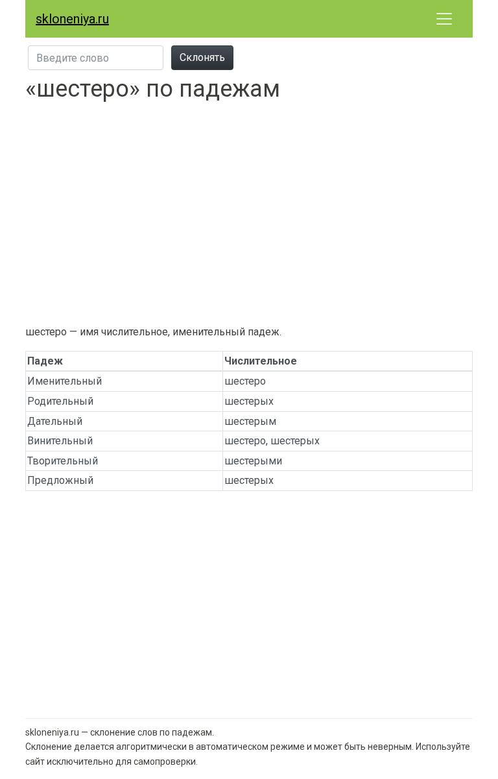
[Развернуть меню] (444, 19)
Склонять (202, 57)
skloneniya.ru (72, 19)
